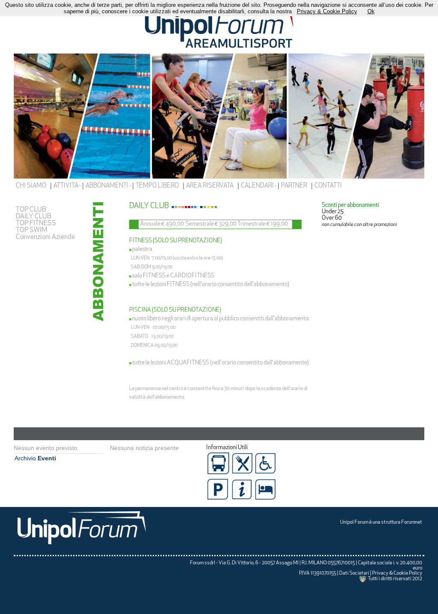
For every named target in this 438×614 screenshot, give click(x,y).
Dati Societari (354, 573)
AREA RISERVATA (210, 186)
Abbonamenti (107, 186)
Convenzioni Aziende (45, 237)
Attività (65, 186)
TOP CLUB (31, 209)
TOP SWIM (31, 230)
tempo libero (157, 186)
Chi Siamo (31, 186)
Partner (294, 186)
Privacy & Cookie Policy (397, 573)
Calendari (257, 186)
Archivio (35, 458)
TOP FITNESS (36, 223)
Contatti (328, 186)
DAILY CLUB (33, 216)
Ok (371, 11)
